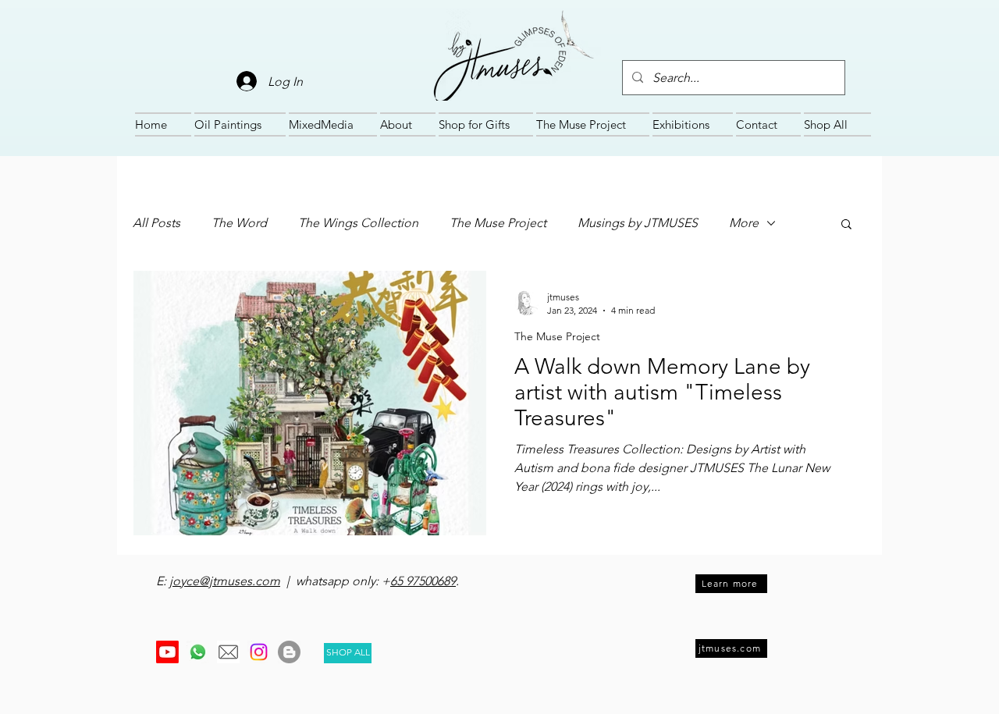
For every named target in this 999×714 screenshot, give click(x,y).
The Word (239, 222)
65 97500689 (423, 581)
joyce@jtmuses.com (224, 581)
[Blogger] (289, 652)
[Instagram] (258, 652)
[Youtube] (167, 652)
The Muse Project (498, 222)
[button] (846, 225)
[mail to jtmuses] (228, 652)
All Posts (156, 222)
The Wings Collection (358, 222)
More (744, 222)
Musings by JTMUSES (638, 222)
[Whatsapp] (198, 652)
